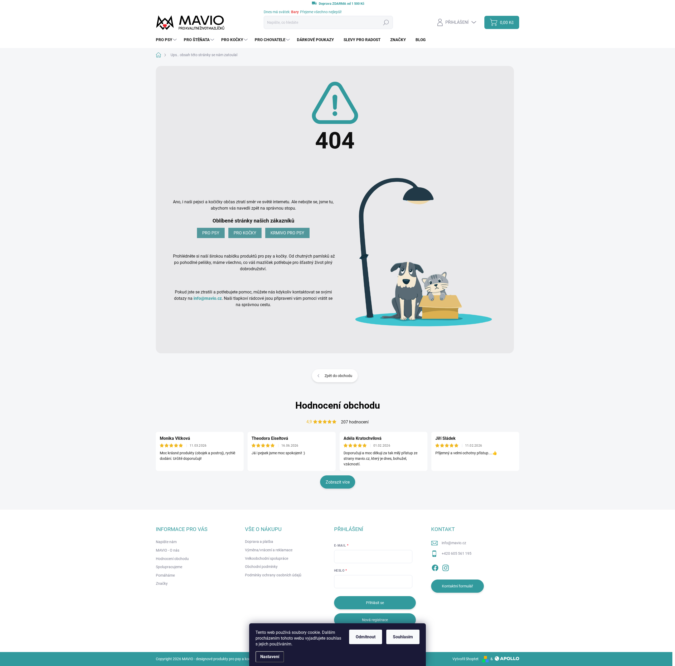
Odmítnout (365, 636)
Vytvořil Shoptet (465, 659)
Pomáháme (165, 575)
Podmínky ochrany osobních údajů (273, 575)
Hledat (385, 22)
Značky (162, 583)
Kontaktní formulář (457, 586)
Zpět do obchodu (338, 376)
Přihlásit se (375, 603)
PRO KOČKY (245, 232)
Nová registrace (375, 620)
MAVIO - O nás (167, 550)
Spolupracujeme (169, 567)
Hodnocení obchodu (337, 405)
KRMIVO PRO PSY (287, 232)
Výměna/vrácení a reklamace (268, 550)
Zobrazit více (338, 482)
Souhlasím (403, 636)
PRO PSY (210, 232)
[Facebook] (435, 567)
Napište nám (166, 542)
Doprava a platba (259, 541)
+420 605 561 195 (456, 553)
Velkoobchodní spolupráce (266, 558)
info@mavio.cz (208, 298)
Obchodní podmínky (261, 566)
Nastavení (269, 656)
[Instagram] (446, 567)
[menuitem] (167, 40)
